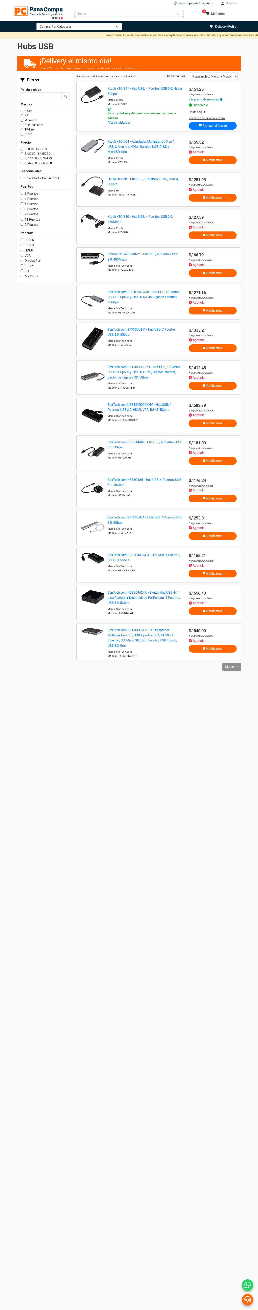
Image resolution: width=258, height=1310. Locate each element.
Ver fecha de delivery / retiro (207, 118)
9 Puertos (31, 225)
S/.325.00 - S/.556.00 (38, 163)
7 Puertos (31, 214)
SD (27, 271)
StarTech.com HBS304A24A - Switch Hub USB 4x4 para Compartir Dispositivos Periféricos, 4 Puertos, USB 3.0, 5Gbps (144, 598)
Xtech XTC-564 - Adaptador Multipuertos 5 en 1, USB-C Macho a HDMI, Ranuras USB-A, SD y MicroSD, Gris (141, 147)
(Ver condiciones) (119, 122)
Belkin (28, 111)
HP (26, 115)
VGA (28, 256)
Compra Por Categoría (55, 26)
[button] (194, 3)
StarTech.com (34, 125)
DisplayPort (33, 261)
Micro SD (31, 276)
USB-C (29, 245)
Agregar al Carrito (214, 126)
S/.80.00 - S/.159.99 (37, 154)
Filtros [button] (32, 80)
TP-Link (29, 129)
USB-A (29, 240)
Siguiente (231, 667)
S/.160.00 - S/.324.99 (38, 158)
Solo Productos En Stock (42, 178)
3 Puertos (31, 194)
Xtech (28, 134)
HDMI (29, 250)
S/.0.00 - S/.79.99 (36, 149)
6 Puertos (31, 209)
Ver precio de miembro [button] (204, 99)
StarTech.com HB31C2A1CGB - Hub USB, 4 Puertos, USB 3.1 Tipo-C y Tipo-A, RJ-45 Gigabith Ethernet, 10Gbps (144, 297)
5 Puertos (31, 204)
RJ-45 (29, 266)
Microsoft (31, 120)
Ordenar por (176, 76)
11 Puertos (32, 219)
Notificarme (214, 160)
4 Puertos (31, 199)
